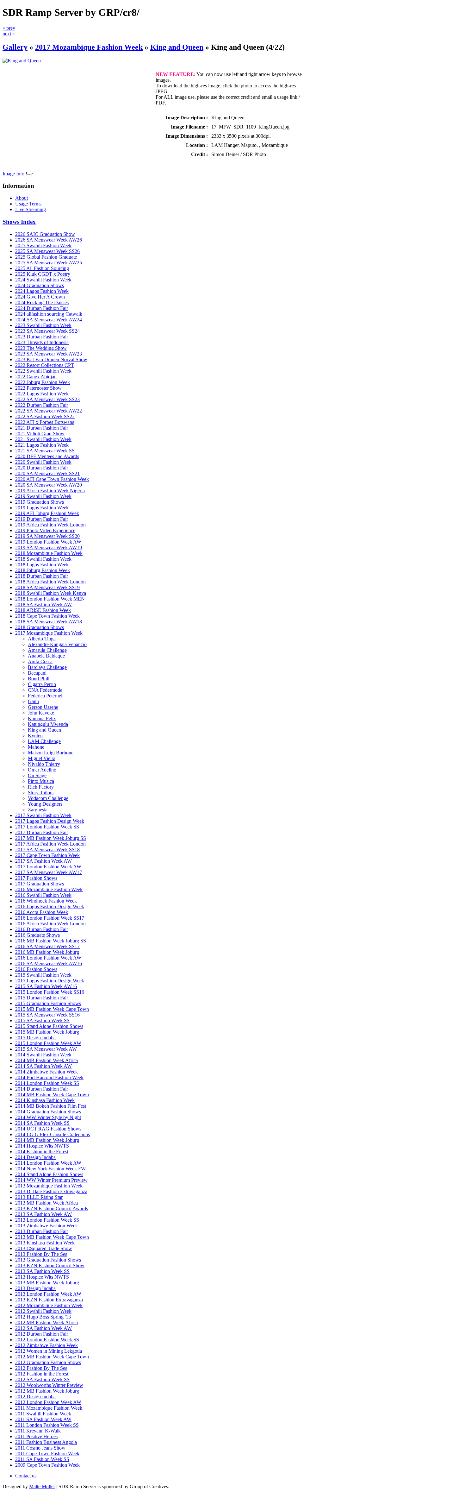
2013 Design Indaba (35, 1288)
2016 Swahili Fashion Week (43, 895)
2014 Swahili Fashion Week (43, 1054)
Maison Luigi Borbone (50, 752)
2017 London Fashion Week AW (48, 866)
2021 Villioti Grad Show (40, 433)
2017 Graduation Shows (39, 883)
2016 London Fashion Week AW (48, 957)
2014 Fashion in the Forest (41, 1151)
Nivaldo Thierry (44, 764)
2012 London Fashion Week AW (48, 1402)
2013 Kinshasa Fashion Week (45, 1242)
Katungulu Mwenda (48, 724)
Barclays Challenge (47, 667)
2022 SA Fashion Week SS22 (45, 416)
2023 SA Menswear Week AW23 (48, 353)
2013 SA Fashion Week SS (42, 1271)
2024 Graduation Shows (39, 285)
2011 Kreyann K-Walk (38, 1430)
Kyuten (35, 735)
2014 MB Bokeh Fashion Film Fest (50, 1106)
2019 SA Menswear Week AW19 (48, 547)
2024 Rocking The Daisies (42, 302)
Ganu (33, 701)
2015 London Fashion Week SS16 (49, 992)
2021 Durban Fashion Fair (41, 428)
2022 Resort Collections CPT (44, 365)
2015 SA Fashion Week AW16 (46, 986)
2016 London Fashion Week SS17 (49, 918)
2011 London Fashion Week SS (47, 1425)
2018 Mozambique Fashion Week (49, 553)
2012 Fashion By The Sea (41, 1368)
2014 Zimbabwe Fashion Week (46, 1071)
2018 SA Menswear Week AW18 (48, 621)
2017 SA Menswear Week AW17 (48, 872)
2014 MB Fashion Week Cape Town (52, 1094)
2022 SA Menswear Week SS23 (47, 399)
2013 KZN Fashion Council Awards (51, 1208)
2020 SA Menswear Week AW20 (48, 485)
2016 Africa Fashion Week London (50, 923)
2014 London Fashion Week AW (48, 1163)
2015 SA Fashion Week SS (42, 1020)
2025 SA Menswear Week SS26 (47, 251)
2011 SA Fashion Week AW (43, 1419)
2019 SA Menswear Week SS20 (47, 536)
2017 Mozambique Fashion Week (89, 47)
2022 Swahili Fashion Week (43, 371)
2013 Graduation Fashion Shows (48, 1259)
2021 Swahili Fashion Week (43, 439)
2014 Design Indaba (35, 1157)
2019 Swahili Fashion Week (43, 496)
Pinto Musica (41, 781)
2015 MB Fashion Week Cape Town (52, 1009)
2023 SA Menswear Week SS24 (47, 331)
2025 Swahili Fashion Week (43, 245)
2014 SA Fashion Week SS (42, 1123)
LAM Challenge (44, 741)
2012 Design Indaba (35, 1396)
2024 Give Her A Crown (40, 296)
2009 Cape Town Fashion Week (47, 1465)
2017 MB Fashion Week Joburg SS (50, 838)
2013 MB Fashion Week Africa (46, 1203)
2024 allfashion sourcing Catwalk (48, 314)
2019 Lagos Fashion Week (42, 507)
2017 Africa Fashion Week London (50, 844)
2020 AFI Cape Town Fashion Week (52, 479)
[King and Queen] (22, 60)
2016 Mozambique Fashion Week (49, 889)
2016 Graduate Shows (37, 935)
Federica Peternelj (46, 695)
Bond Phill (38, 678)
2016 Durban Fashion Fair (41, 929)
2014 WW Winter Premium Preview (51, 1180)
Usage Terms (28, 203)
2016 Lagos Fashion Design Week (49, 906)
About (21, 198)
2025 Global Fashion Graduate (46, 257)
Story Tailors (40, 792)
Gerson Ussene (43, 707)
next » (9, 33)
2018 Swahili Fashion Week (43, 559)
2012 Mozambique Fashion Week (49, 1305)
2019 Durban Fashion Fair (41, 519)
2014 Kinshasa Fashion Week (45, 1100)
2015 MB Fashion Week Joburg (47, 1032)
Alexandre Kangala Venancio (57, 644)
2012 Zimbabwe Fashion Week (46, 1345)
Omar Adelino (42, 769)
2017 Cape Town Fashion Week (47, 855)
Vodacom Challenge (48, 798)
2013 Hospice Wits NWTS (42, 1277)
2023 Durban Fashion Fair (41, 336)
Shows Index (19, 221)
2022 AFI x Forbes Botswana (44, 422)
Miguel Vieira (41, 758)
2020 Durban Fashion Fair (41, 467)
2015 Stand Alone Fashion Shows (49, 1026)
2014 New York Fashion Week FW (50, 1168)
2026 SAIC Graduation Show (45, 234)
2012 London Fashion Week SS (47, 1339)
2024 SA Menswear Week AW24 (48, 319)
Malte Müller (42, 1486)
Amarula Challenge (47, 650)
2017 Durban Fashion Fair (41, 832)
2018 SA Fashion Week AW (43, 604)
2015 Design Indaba (35, 1037)
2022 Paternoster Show (38, 388)
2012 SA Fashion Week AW (43, 1328)
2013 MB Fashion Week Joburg (47, 1282)
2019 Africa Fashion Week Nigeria (50, 490)
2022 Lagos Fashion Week (42, 393)
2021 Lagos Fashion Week (42, 445)
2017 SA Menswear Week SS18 (47, 849)
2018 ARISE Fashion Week (43, 610)
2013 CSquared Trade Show (43, 1248)
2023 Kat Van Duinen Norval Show (51, 359)
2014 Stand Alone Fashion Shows (49, 1174)
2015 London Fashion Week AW (48, 1043)
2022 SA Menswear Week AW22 (48, 410)
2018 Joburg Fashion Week (42, 570)
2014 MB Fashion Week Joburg (47, 1140)
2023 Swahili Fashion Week (43, 325)
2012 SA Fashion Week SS (42, 1379)
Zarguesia (37, 809)
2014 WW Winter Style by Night (48, 1117)
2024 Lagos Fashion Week (42, 291)
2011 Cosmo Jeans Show (40, 1448)
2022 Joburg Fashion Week (42, 382)
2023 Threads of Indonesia (42, 342)
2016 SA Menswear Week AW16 (48, 963)
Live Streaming (30, 209)
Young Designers (45, 804)
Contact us (25, 1475)
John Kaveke (41, 712)
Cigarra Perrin (42, 684)
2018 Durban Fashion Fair (41, 576)
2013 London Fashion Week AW (48, 1294)
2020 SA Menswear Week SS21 (47, 473)
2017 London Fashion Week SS (47, 826)
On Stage (37, 775)
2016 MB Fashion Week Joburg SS (50, 940)
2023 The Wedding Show (41, 348)
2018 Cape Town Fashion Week (47, 616)
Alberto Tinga (42, 638)
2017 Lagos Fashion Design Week (49, 821)
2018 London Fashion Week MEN (50, 598)
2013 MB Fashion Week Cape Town (52, 1237)
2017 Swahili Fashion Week (43, 815)
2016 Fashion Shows (36, 969)
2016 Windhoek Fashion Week (46, 900)
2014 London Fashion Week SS (47, 1083)
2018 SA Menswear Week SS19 (47, 587)
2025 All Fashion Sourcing (42, 268)
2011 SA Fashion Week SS (42, 1459)
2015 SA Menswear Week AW (46, 1049)
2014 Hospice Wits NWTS (42, 1146)
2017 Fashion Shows (36, 878)
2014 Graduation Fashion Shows (48, 1111)
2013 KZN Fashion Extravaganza (49, 1299)
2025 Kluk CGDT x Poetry (42, 274)
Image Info (13, 173)
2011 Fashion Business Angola (46, 1442)
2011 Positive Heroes (36, 1436)
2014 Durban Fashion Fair (41, 1089)
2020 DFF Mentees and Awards (47, 456)
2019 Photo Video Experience (45, 530)
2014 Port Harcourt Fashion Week (49, 1077)
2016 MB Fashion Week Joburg (47, 952)
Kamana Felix (42, 718)
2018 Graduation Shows (39, 627)
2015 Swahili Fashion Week (43, 975)
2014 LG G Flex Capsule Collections (52, 1134)
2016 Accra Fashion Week (41, 912)
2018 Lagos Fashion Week (42, 564)
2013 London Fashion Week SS (47, 1220)
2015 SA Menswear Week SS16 (47, 1014)
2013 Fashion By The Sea (41, 1254)
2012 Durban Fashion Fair (41, 1334)
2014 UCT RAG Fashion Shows (48, 1128)
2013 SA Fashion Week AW (43, 1214)
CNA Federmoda (45, 690)
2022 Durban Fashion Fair (41, 405)
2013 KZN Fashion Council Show (49, 1265)
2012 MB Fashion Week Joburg (47, 1391)
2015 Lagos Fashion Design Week (49, 980)
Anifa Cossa (40, 661)
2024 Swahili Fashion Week (43, 279)
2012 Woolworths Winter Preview (49, 1385)
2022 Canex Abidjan (36, 376)
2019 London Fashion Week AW (48, 542)
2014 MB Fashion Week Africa (46, 1060)
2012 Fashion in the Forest (41, 1373)
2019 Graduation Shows (39, 502)
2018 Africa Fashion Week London (50, 581)
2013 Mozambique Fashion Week (49, 1185)
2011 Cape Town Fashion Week (47, 1453)
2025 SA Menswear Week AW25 (48, 262)
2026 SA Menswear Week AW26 (48, 239)
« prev (9, 28)
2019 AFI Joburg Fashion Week (47, 513)
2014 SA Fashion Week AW (43, 1066)
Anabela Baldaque (46, 655)
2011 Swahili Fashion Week (43, 1413)
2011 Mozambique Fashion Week (48, 1408)
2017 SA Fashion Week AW (43, 861)
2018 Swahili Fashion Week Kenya (50, 593)
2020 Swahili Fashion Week (43, 462)
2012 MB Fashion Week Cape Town (52, 1356)
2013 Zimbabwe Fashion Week (46, 1225)
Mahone (36, 747)
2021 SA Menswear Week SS (45, 450)
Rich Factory (41, 787)
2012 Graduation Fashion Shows (48, 1362)
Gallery (15, 47)
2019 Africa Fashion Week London (50, 524)
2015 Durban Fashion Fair (41, 997)
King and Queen (176, 47)
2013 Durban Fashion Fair (41, 1231)
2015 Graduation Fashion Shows (48, 1003)
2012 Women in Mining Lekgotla (48, 1351)
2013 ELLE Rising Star (39, 1197)
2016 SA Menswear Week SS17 (47, 946)
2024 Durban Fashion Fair (41, 308)
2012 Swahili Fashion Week (43, 1311)
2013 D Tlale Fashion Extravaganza (51, 1191)
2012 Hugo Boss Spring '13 (43, 1316)
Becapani (37, 673)
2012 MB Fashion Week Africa (46, 1322)
